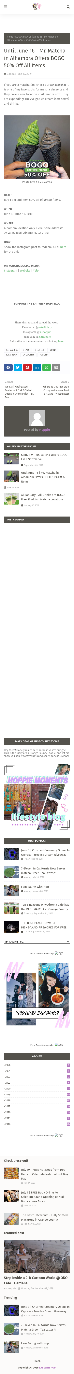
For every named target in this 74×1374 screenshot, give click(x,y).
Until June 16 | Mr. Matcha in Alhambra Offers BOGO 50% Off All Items (43, 477)
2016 (37, 1112)
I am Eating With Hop (35, 887)
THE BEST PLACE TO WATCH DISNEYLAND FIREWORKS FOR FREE (44, 925)
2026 (37, 1065)
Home (10, 36)
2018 (37, 1100)
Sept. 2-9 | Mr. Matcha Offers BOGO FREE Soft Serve (44, 457)
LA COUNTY (28, 354)
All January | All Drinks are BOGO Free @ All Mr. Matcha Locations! (43, 497)
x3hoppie (45, 331)
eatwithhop (45, 327)
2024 (37, 1070)
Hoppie (44, 430)
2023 (37, 1076)
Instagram (10, 270)
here (63, 247)
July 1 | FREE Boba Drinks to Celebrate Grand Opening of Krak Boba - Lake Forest (43, 1197)
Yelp (36, 270)
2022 (37, 1082)
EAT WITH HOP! (47, 1367)
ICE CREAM (11, 354)
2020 (37, 1088)
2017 (37, 1106)
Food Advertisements (40, 953)
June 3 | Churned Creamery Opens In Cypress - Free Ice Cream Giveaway (45, 852)
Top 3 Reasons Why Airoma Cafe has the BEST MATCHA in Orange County (45, 907)
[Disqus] (37, 572)
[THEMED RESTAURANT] (37, 1256)
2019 (37, 1094)
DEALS (26, 350)
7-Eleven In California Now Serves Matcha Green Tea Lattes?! (43, 871)
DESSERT (39, 350)
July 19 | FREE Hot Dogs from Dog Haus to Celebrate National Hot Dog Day (44, 1174)
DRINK (53, 350)
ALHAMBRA (21, 36)
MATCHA (44, 354)
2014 (37, 1124)
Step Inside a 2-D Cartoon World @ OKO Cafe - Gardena (35, 1280)
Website (25, 270)
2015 (37, 1118)
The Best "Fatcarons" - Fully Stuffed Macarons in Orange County (44, 1217)
